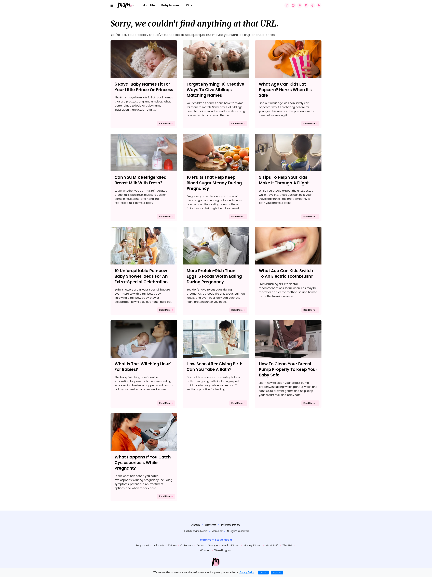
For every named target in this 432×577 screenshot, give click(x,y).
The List (287, 545)
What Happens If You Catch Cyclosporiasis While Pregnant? (143, 462)
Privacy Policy (231, 524)
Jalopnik (158, 545)
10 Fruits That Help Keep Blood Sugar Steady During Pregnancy (214, 183)
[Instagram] (293, 5)
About (195, 524)
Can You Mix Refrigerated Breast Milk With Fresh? (141, 180)
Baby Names (170, 5)
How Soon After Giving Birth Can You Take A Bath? (214, 367)
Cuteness (186, 545)
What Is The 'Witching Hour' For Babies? (143, 367)
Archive (210, 524)
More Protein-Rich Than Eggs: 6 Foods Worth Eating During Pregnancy (214, 276)
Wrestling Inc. (223, 550)
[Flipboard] (306, 5)
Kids (189, 5)
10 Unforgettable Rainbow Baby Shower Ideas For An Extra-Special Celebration (141, 276)
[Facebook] (286, 5)
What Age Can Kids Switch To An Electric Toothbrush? (286, 274)
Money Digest (253, 545)
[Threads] (312, 5)
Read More (165, 123)
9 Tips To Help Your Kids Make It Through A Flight (284, 180)
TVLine (172, 545)
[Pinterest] (299, 5)
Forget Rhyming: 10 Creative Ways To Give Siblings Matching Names (215, 90)
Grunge (213, 545)
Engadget (142, 545)
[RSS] (318, 5)
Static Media (200, 531)
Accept (263, 572)
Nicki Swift (272, 545)
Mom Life (148, 5)
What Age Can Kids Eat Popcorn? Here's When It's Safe (285, 90)
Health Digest (231, 545)
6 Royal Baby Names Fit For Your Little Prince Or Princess (144, 87)
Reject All (276, 572)
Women (205, 550)
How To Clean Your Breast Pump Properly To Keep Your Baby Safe (288, 369)
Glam (200, 545)
